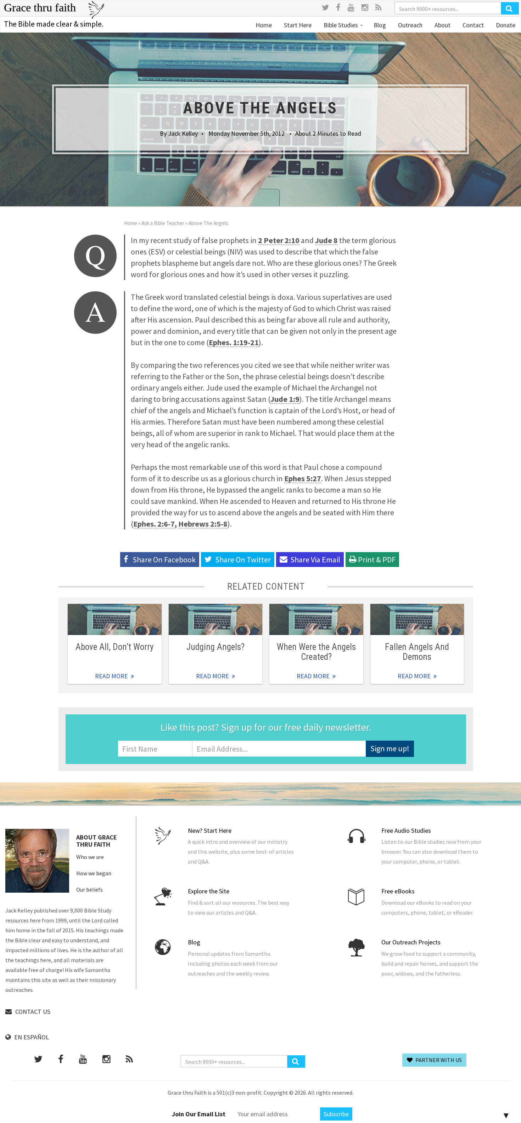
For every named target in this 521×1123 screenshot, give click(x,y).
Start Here (297, 25)
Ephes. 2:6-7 (154, 524)
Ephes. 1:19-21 (234, 342)
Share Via (315, 560)
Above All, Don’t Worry (114, 647)
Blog (380, 25)
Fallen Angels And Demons (417, 652)
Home (264, 25)
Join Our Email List (198, 1114)
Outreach (409, 25)
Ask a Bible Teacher (162, 223)
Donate (504, 25)
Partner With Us (438, 1059)
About (441, 25)
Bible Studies (340, 25)
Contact (472, 25)
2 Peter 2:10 (278, 240)
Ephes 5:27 (302, 478)
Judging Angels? (215, 647)
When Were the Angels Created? (316, 652)
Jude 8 (326, 240)
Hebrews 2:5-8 (203, 524)
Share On (243, 560)
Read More (115, 619)
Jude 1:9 (284, 399)
